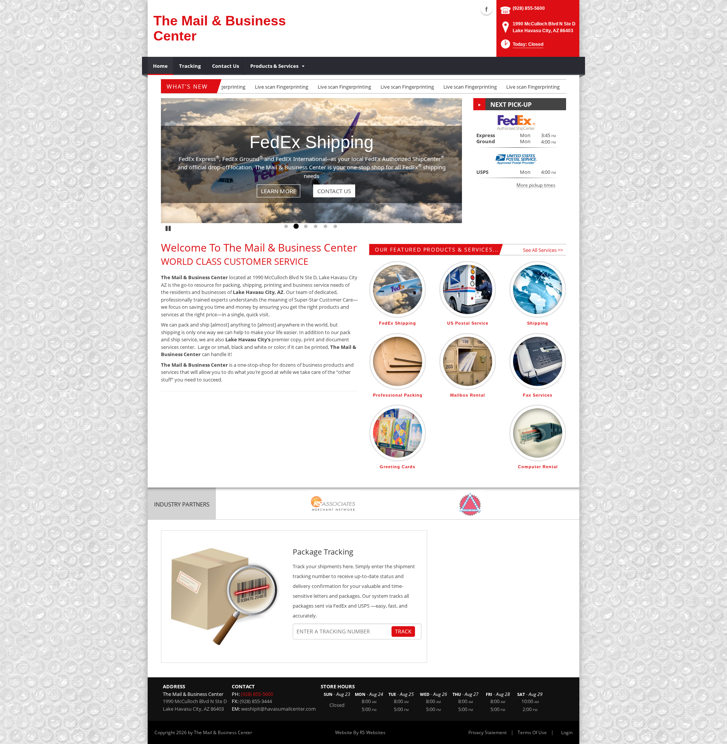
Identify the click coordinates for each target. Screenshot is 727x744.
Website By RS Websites (360, 732)
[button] (521, 46)
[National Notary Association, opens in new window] (470, 504)
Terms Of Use (532, 732)
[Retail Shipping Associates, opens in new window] (333, 504)
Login (567, 732)
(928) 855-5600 (529, 8)
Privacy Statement (487, 732)
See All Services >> (543, 250)
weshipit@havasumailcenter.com (278, 708)
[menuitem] (160, 66)
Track (403, 631)
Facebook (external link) (486, 9)
